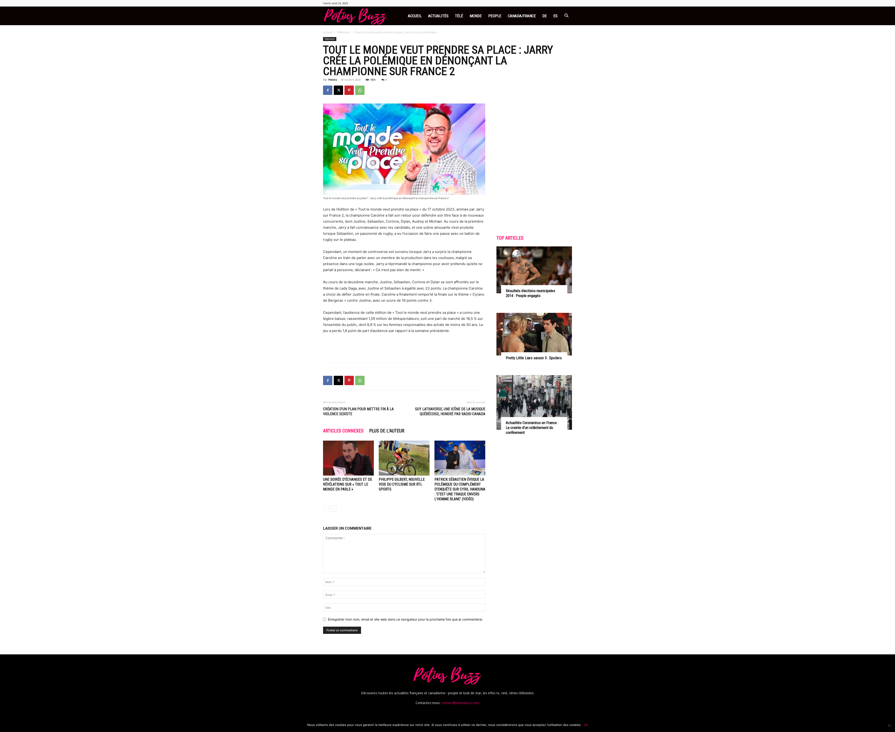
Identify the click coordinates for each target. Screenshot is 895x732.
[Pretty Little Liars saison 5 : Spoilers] (534, 334)
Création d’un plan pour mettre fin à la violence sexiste (358, 411)
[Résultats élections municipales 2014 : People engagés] (534, 269)
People (494, 16)
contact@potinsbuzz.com (460, 703)
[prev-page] (326, 508)
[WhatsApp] (360, 90)
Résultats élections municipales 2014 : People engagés (530, 293)
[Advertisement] (404, 347)
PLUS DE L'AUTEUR (386, 431)
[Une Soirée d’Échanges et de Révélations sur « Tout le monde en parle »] (348, 458)
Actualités (438, 16)
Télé (459, 16)
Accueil (415, 16)
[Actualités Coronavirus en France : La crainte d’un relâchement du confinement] (534, 402)
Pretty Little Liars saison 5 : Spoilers (534, 358)
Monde (476, 16)
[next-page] (333, 508)
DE (544, 16)
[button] (566, 16)
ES (555, 16)
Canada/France (522, 16)
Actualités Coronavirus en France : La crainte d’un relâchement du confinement (532, 427)
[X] (338, 90)
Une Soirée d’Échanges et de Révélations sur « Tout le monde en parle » (347, 484)
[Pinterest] (349, 90)
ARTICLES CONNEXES (343, 431)
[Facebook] (327, 90)
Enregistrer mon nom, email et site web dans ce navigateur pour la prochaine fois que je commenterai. (405, 619)
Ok (586, 725)
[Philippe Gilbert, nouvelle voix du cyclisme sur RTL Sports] (404, 458)
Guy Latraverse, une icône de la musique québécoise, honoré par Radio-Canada (450, 411)
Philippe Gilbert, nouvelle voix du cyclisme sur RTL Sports (402, 484)
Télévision (343, 32)
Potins (332, 79)
